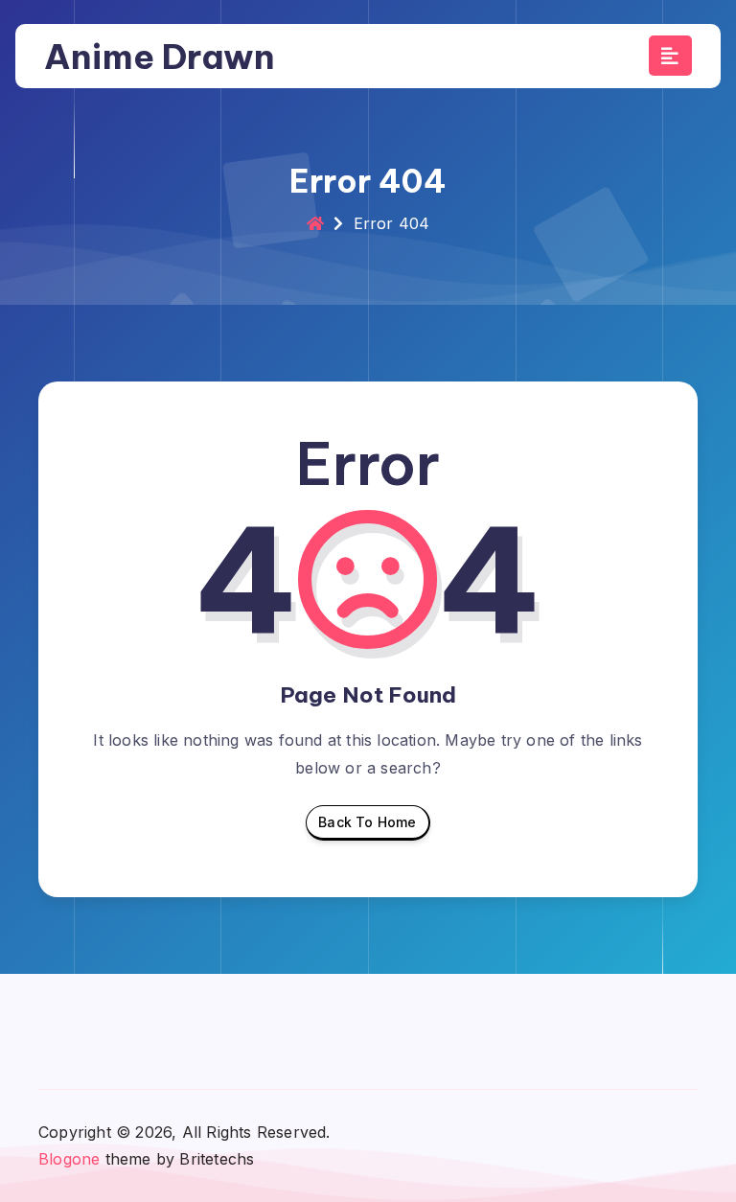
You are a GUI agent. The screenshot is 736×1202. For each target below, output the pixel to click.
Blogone (69, 1158)
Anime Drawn (159, 56)
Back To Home (367, 822)
